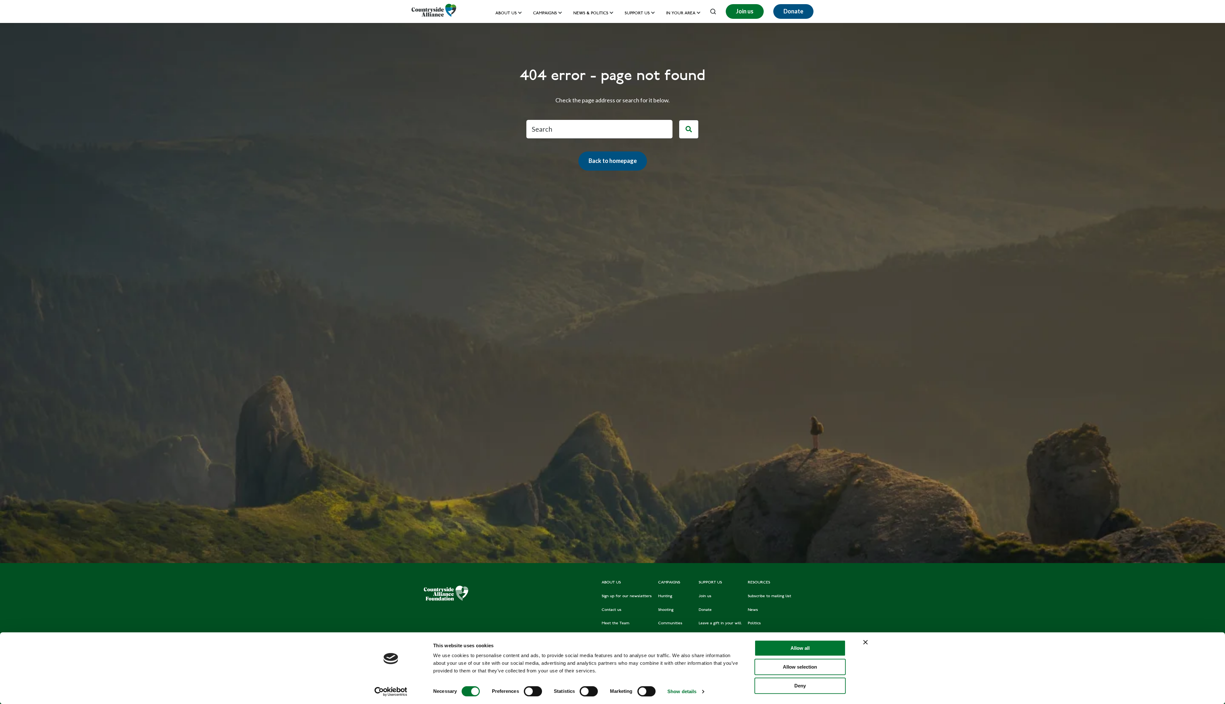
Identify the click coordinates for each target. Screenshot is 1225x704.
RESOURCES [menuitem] (759, 582)
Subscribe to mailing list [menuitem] (769, 596)
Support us (637, 13)
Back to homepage (613, 160)
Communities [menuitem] (670, 623)
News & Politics (590, 13)
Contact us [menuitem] (611, 610)
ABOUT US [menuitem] (611, 582)
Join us (745, 11)
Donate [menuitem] (705, 610)
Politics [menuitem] (754, 623)
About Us (506, 13)
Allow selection (800, 667)
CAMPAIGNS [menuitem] (669, 582)
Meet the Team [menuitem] (615, 623)
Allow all (800, 648)
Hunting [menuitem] (665, 596)
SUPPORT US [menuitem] (710, 582)
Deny (800, 685)
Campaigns (545, 13)
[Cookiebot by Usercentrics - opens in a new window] (391, 691)
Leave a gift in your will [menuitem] (720, 623)
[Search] (689, 129)
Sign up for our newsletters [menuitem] (627, 596)
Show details (681, 691)
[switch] (533, 691)
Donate (793, 11)
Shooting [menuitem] (665, 610)
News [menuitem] (753, 610)
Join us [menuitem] (705, 596)
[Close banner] (865, 642)
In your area (680, 13)
